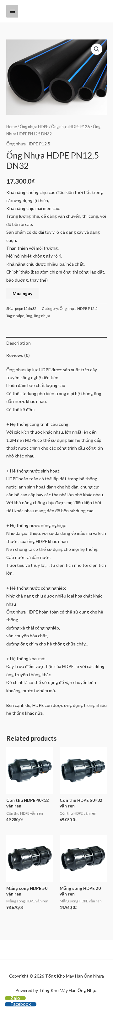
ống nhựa (42, 315)
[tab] (56, 343)
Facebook (20, 1004)
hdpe (20, 315)
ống (29, 315)
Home (11, 126)
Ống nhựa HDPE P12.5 (70, 126)
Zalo (15, 998)
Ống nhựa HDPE (34, 126)
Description (18, 343)
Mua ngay (22, 293)
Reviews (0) (18, 355)
